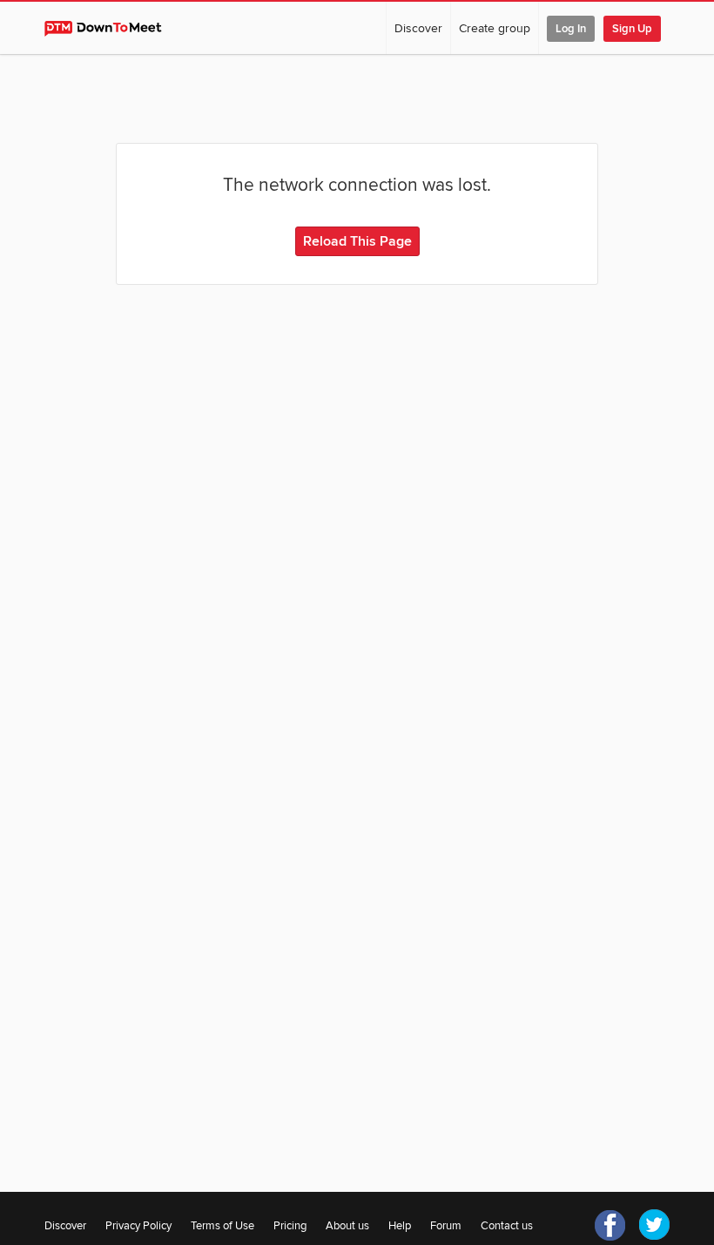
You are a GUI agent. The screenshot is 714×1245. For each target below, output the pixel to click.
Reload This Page (357, 241)
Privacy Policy (138, 1226)
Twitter (654, 1225)
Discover (418, 28)
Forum (445, 1226)
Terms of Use (222, 1226)
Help (399, 1226)
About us (347, 1226)
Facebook (610, 1225)
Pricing (289, 1226)
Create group (494, 28)
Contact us (507, 1226)
